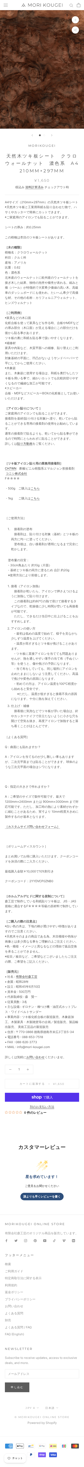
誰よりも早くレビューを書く (42, 1196)
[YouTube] (44, 1240)
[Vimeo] (63, 1240)
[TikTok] (54, 1240)
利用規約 (11, 1285)
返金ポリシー (14, 1292)
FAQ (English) (14, 1334)
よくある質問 (14, 1313)
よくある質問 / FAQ (18, 1327)
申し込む (17, 1387)
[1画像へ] (40, 135)
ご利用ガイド (14, 1271)
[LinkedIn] (73, 1240)
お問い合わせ (35, 1057)
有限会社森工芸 (26, 977)
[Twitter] (16, 1240)
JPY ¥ (30, 1407)
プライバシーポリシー (20, 1299)
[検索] (71, 5)
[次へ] (51, 135)
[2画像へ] (44, 135)
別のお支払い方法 (42, 1107)
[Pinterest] (35, 1240)
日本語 (50, 1407)
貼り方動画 (24, 444)
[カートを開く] (78, 5)
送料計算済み (34, 187)
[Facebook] (6, 1240)
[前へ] (32, 135)
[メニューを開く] (6, 5)
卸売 (8, 1320)
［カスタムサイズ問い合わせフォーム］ (32, 827)
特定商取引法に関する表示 (23, 1278)
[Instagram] (25, 1240)
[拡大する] (75, 19)
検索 (8, 1264)
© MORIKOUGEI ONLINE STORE (42, 1417)
